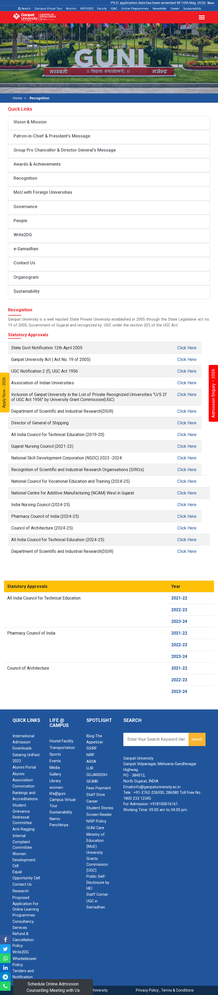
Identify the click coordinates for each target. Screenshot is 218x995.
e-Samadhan (26, 248)
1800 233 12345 (137, 798)
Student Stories (99, 808)
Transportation (62, 748)
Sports (55, 754)
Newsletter (160, 8)
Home (17, 98)
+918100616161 (164, 804)
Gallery (55, 774)
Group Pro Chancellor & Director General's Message (65, 150)
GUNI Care (95, 828)
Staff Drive (95, 794)
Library (55, 781)
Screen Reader (99, 814)
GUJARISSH (96, 775)
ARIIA (91, 761)
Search (26, 8)
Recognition (25, 178)
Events (55, 761)
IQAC (114, 8)
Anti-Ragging (23, 829)
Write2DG (23, 234)
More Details (207, 3)
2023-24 (179, 621)
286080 (172, 792)
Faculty (102, 8)
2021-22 (179, 598)
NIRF (90, 755)
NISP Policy (96, 821)
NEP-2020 (86, 8)
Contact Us (24, 262)
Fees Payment (98, 788)
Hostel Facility (61, 741)
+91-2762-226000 (148, 792)
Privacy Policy (147, 990)
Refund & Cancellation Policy (23, 940)
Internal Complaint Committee (22, 842)
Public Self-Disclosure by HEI (97, 882)
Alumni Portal (24, 767)
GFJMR (92, 781)
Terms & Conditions (177, 990)
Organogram (26, 277)
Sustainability (192, 8)
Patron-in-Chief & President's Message (52, 136)
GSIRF (91, 748)
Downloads (22, 748)
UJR (89, 768)
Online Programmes (135, 8)
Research (20, 891)
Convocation (23, 786)
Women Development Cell (23, 860)
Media (54, 767)
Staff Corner (97, 894)
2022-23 (179, 609)
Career (175, 8)
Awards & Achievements (37, 164)
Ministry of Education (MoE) (95, 840)
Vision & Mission (30, 121)
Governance (25, 206)
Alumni (71, 8)
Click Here (186, 347)
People (20, 220)
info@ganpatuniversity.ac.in (157, 787)
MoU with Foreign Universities (43, 192)
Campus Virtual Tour (48, 8)
